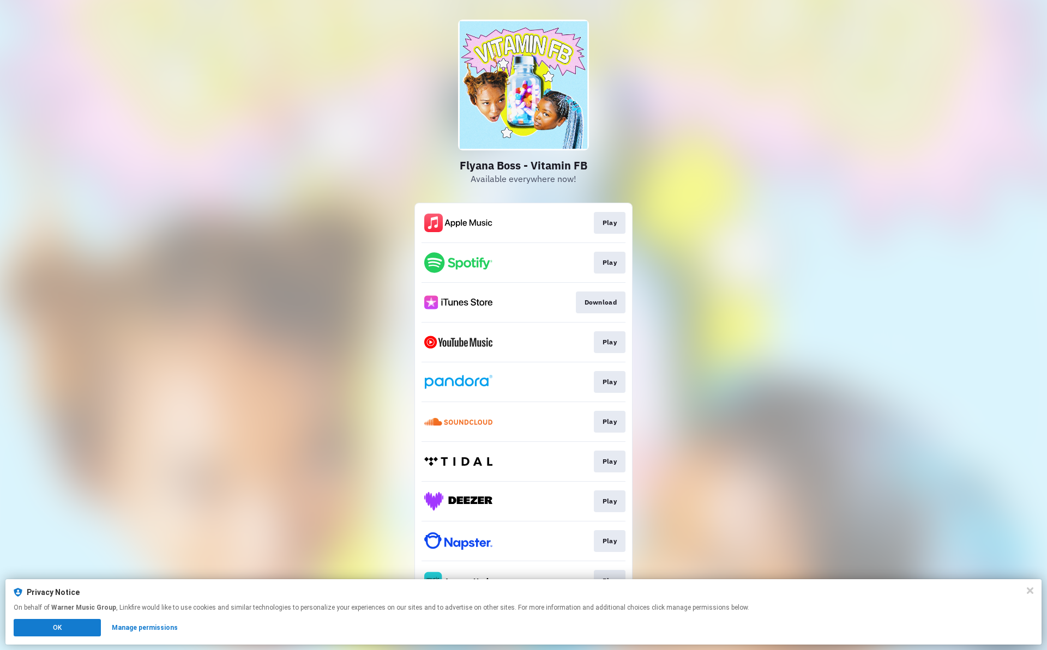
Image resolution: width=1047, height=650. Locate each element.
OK (57, 627)
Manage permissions (145, 627)
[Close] (1030, 590)
